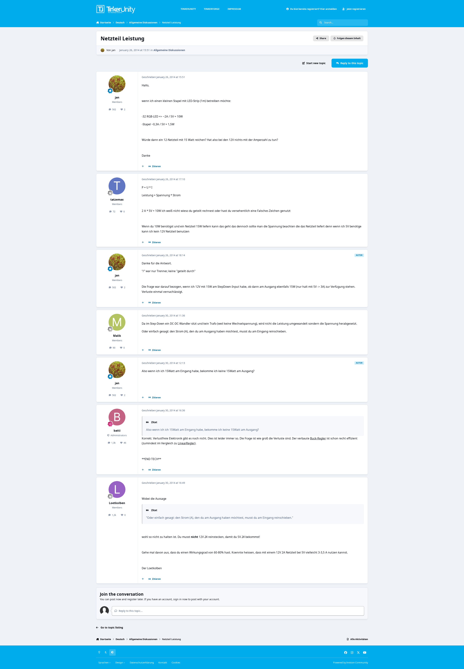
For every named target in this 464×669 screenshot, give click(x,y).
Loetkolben (117, 503)
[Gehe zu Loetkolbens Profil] (117, 489)
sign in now (180, 599)
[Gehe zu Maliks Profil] (117, 322)
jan (113, 50)
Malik (117, 336)
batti (117, 431)
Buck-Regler (318, 438)
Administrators (118, 435)
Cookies (176, 662)
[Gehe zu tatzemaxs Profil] (117, 185)
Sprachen (103, 662)
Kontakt (162, 662)
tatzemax (117, 200)
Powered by (350, 662)
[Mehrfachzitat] (142, 166)
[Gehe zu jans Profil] (102, 50)
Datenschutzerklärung (142, 662)
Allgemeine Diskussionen (169, 50)
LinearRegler (186, 443)
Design (119, 662)
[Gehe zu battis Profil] (117, 417)
